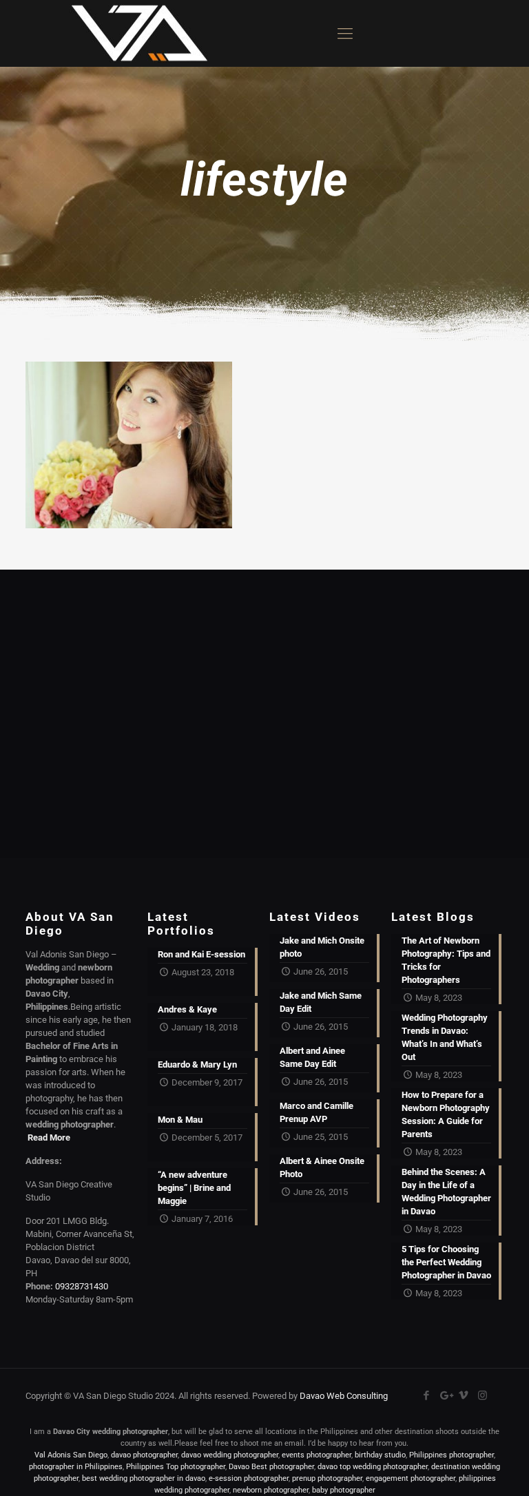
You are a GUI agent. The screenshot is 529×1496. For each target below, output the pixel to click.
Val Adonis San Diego (70, 1455)
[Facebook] (426, 1395)
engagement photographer (410, 1478)
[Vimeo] (464, 1395)
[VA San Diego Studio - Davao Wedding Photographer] (134, 33)
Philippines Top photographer (175, 1466)
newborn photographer (271, 1490)
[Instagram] (482, 1395)
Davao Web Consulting (344, 1396)
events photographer (316, 1455)
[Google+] (445, 1395)
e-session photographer (249, 1478)
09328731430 (81, 1286)
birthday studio (380, 1455)
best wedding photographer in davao (143, 1478)
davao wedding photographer (229, 1455)
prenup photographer (327, 1478)
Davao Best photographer (271, 1466)
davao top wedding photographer (373, 1466)
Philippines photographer (451, 1455)
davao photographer (144, 1455)
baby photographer (343, 1490)
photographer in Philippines (76, 1466)
